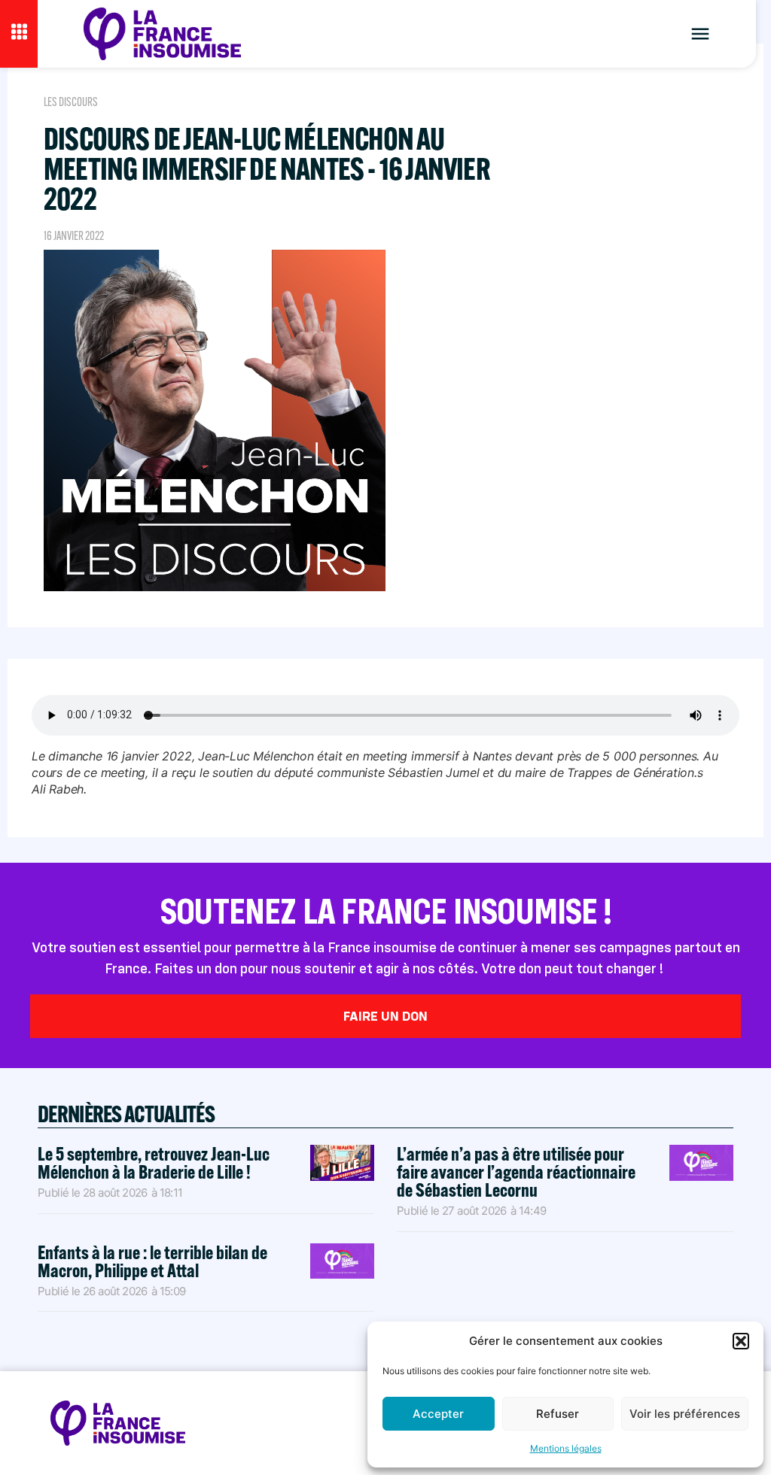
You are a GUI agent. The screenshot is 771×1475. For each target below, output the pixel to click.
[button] (740, 1341)
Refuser (557, 1414)
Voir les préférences (684, 1414)
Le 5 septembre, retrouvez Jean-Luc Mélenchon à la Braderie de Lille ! (154, 1162)
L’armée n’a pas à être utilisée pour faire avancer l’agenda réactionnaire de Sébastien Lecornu (516, 1171)
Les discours (71, 102)
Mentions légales (566, 1448)
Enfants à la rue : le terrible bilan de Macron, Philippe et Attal (152, 1261)
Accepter (438, 1414)
